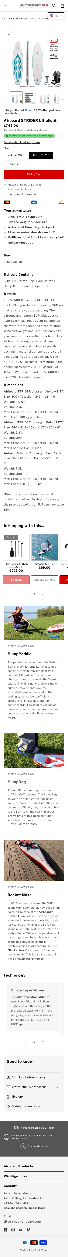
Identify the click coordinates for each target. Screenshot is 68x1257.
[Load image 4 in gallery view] (58, 98)
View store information (22, 194)
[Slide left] (5, 99)
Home (7, 18)
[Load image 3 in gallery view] (44, 98)
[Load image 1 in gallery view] (16, 98)
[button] (54, 6)
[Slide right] (63, 99)
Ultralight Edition (40, 18)
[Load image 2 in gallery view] (30, 98)
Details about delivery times (22, 142)
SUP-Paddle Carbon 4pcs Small (16, 565)
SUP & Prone (20, 18)
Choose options (44, 579)
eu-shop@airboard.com (24, 1221)
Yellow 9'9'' (15, 155)
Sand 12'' (14, 164)
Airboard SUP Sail (45, 563)
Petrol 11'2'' (41, 155)
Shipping (21, 130)
